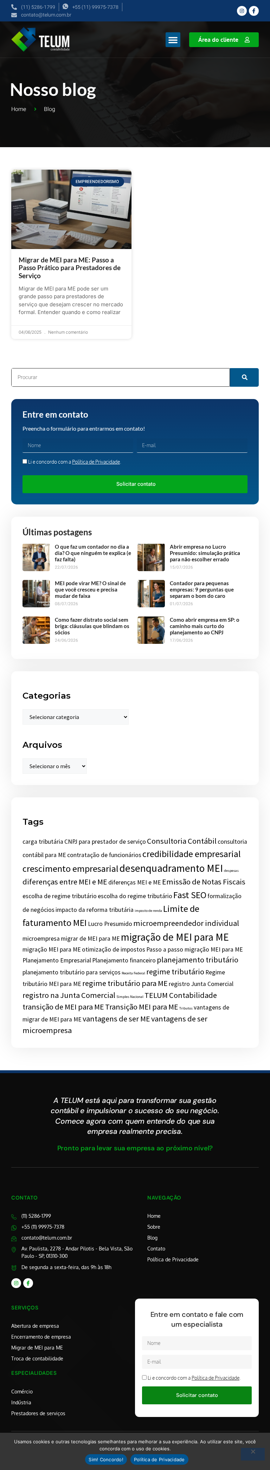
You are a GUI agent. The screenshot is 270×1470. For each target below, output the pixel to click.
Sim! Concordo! (106, 1459)
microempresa (41, 938)
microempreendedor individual (186, 923)
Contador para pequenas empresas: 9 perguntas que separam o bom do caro (202, 589)
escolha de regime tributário (59, 896)
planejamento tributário (197, 960)
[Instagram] (242, 11)
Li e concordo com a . (74, 462)
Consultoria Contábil (182, 841)
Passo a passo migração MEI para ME (194, 949)
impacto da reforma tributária (95, 910)
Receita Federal (133, 973)
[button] (173, 39)
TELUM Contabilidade (180, 995)
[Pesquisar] (244, 377)
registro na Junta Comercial (68, 995)
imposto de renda (148, 910)
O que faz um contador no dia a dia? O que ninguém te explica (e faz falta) (93, 552)
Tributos (186, 1008)
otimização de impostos (113, 949)
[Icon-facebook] (254, 11)
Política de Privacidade (96, 462)
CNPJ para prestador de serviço (105, 841)
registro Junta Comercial (201, 984)
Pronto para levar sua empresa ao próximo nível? (135, 1148)
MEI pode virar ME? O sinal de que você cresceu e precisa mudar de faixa (90, 589)
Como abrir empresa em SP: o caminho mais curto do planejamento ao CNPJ (204, 625)
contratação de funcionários (104, 855)
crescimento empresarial (70, 868)
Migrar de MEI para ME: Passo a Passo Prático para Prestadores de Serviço (70, 268)
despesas (231, 870)
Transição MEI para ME (141, 1007)
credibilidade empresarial (191, 854)
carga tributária (42, 841)
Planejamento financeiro (124, 960)
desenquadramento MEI (171, 868)
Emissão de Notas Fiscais (203, 882)
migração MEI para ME (51, 949)
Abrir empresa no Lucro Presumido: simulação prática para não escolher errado (205, 552)
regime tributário (175, 971)
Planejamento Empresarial (56, 960)
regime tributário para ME (125, 983)
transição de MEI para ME (63, 1007)
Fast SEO (189, 895)
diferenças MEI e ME (134, 882)
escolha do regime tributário (135, 896)
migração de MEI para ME (175, 936)
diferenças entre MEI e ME (64, 882)
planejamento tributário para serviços (71, 972)
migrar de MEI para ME (90, 938)
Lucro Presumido (110, 924)
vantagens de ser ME (116, 1019)
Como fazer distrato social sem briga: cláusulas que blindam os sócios (92, 625)
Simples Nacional (129, 996)
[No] (253, 1454)
